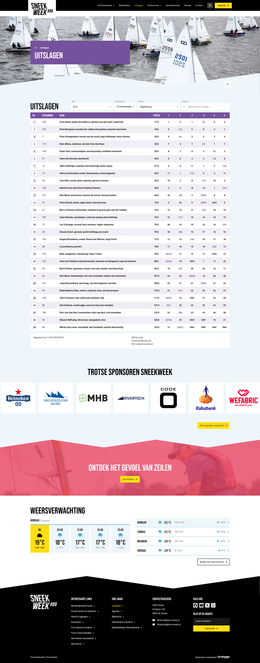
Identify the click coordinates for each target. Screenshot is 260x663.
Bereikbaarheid (173, 5)
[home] (42, 9)
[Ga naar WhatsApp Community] (213, 605)
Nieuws (187, 5)
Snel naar (117, 599)
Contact (199, 5)
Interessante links (81, 599)
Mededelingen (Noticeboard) (125, 627)
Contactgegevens (161, 599)
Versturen (210, 628)
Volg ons (198, 599)
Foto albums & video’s (81, 627)
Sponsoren (76, 643)
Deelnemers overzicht (122, 622)
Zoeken (185, 101)
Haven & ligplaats (79, 616)
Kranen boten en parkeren (83, 611)
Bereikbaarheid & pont (81, 605)
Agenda (222, 5)
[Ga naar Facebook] (195, 605)
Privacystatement (37, 657)
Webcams (116, 616)
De (105, 5)
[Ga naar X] (207, 605)
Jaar (73, 101)
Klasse (141, 101)
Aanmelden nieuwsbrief (82, 638)
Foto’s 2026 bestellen (81, 633)
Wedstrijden (124, 5)
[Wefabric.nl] (223, 657)
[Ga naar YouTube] (201, 605)
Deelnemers (153, 5)
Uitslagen (138, 5)
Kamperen (76, 622)
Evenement (120, 101)
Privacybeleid (51, 657)
